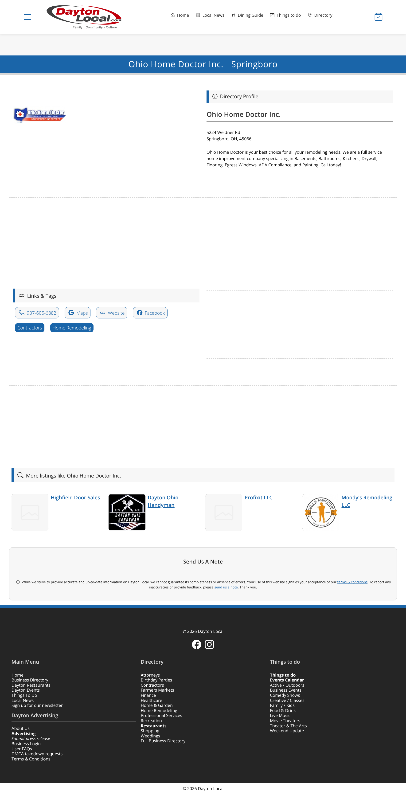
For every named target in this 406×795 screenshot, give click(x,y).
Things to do (288, 15)
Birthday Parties (156, 680)
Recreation (151, 721)
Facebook (154, 313)
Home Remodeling (72, 328)
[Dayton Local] (91, 17)
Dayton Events (26, 690)
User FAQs (22, 749)
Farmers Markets (157, 690)
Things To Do (24, 695)
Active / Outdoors (287, 685)
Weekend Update (287, 731)
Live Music (280, 715)
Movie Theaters (285, 721)
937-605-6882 (41, 313)
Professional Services (161, 715)
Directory (322, 15)
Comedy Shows (285, 695)
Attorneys (150, 675)
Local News (212, 15)
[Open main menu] (27, 17)
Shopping (150, 731)
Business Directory (30, 680)
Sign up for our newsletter (37, 705)
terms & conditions (352, 582)
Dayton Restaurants (31, 685)
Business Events (285, 690)
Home (182, 15)
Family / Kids (282, 705)
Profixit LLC (259, 497)
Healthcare (151, 700)
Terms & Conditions (31, 759)
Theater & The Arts (288, 726)
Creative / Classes (287, 700)
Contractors (29, 328)
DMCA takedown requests (37, 754)
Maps (81, 313)
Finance (148, 695)
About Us (21, 728)
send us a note (226, 587)
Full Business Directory (163, 741)
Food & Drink (283, 710)
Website (116, 313)
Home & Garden (157, 705)
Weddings (150, 736)
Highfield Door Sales (75, 497)
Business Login (26, 744)
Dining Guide (250, 15)
